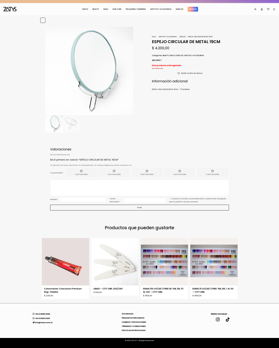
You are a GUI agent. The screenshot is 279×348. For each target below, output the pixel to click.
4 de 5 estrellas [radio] (179, 174)
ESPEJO (172, 55)
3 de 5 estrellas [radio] (146, 174)
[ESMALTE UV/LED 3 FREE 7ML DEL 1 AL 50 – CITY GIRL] (214, 261)
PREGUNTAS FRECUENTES (133, 318)
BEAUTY (166, 55)
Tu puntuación (57, 173)
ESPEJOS (183, 37)
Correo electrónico (115, 200)
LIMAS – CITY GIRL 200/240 (108, 288)
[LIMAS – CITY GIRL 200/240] (115, 261)
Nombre (54, 199)
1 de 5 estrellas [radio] (81, 174)
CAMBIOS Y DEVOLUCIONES (134, 322)
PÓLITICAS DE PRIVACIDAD (133, 330)
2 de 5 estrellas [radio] (114, 174)
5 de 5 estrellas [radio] (212, 174)
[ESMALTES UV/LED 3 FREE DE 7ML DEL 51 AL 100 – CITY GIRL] (164, 261)
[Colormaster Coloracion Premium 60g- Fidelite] (65, 261)
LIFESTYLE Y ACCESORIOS (168, 37)
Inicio (154, 37)
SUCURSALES (127, 314)
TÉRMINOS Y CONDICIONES (134, 326)
